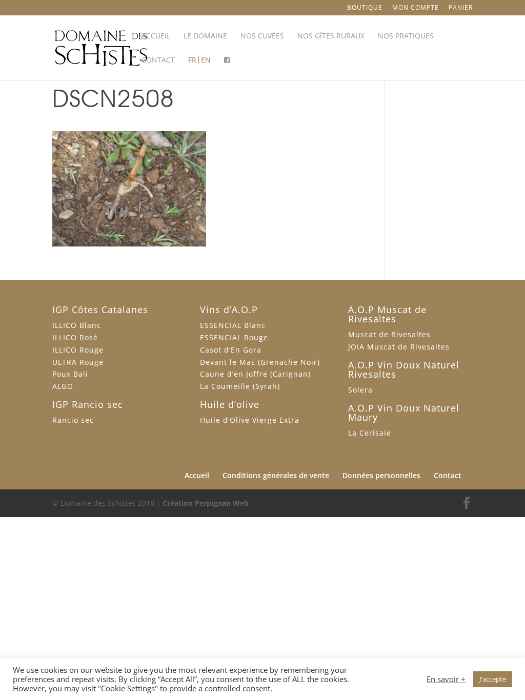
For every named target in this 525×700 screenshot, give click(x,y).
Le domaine (205, 36)
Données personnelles (381, 475)
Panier (461, 8)
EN (206, 60)
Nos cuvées (262, 36)
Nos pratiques (406, 36)
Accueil (156, 36)
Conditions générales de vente (276, 475)
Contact (158, 60)
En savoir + (446, 679)
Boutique (364, 8)
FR (192, 60)
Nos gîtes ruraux (331, 36)
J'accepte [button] (492, 679)
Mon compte (415, 8)
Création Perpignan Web (206, 503)
